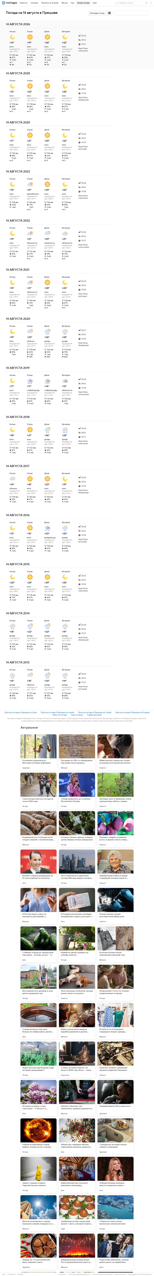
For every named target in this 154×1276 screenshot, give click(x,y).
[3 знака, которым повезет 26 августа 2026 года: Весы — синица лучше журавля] (77, 1060)
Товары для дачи (94, 715)
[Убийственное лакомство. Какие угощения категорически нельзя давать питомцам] (115, 752)
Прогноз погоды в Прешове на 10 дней (132, 712)
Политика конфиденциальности (79, 1274)
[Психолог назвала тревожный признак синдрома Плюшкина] (115, 1060)
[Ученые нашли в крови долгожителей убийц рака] (115, 906)
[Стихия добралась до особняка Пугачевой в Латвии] (77, 791)
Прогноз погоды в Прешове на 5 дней (57, 712)
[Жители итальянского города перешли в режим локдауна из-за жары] (38, 1213)
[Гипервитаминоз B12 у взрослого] (115, 1098)
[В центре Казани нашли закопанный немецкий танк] (115, 944)
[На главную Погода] (11, 3)
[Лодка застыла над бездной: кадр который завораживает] (38, 1060)
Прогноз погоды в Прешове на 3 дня (21, 712)
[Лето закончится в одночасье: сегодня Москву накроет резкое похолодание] (77, 868)
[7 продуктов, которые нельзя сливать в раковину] (115, 1136)
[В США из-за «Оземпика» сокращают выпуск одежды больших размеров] (115, 1021)
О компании (11, 1274)
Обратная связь (120, 1274)
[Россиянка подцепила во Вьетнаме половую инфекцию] (38, 752)
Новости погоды (59, 715)
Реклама (20, 1274)
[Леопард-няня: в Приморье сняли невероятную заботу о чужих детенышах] (115, 791)
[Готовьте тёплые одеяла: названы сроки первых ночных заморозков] (77, 829)
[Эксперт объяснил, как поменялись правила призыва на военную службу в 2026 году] (77, 1098)
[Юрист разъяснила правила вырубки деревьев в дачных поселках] (77, 1021)
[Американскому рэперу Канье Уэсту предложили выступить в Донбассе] (77, 1252)
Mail (3, 1274)
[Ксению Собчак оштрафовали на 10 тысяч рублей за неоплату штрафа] (38, 868)
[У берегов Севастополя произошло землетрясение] (115, 1213)
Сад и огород (77, 715)
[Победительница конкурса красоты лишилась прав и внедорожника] (115, 1175)
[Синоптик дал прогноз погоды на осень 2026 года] (38, 791)
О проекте (62, 1274)
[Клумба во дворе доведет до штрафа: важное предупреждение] (77, 944)
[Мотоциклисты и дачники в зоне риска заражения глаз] (38, 983)
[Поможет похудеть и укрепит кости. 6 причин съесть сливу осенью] (115, 829)
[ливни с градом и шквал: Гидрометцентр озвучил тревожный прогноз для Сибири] (38, 1175)
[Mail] (3, 3)
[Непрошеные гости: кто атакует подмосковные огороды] (115, 983)
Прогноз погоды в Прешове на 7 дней (94, 712)
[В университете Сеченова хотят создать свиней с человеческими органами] (38, 829)
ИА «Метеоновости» (145, 1274)
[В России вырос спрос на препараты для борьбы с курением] (38, 906)
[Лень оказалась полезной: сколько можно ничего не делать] (77, 983)
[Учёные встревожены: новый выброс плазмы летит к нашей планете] (38, 1136)
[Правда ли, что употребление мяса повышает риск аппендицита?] (38, 1252)
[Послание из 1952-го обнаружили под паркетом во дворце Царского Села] (77, 752)
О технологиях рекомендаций (102, 1274)
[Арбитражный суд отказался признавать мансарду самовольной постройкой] (77, 1175)
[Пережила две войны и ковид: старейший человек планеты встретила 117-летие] (115, 868)
